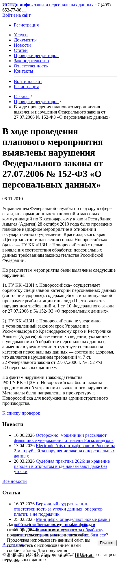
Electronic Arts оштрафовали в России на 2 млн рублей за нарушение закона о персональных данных (64, 450)
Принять (107, 543)
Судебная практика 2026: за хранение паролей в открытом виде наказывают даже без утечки (62, 466)
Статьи (21, 50)
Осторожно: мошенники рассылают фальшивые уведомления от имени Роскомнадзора (64, 438)
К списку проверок (21, 413)
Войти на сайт (16, 15)
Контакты (23, 71)
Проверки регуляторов (36, 55)
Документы (25, 39)
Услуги (21, 34)
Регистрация (26, 24)
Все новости (14, 481)
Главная (21, 96)
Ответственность (31, 65)
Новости (22, 45)
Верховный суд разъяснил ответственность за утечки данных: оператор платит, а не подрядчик (58, 509)
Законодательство (31, 60)
